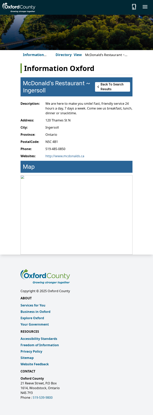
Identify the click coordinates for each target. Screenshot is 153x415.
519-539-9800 (43, 397)
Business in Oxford (35, 311)
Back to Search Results (110, 86)
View (78, 54)
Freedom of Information (40, 345)
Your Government (35, 324)
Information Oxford (33, 57)
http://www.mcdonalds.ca (64, 156)
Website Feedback (35, 364)
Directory (64, 54)
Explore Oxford (32, 318)
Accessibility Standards (39, 338)
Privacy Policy (31, 351)
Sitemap (27, 358)
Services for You (33, 305)
